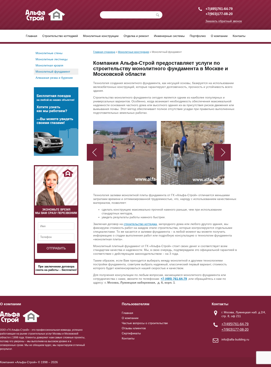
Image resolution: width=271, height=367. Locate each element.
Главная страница (104, 52)
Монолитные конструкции (101, 36)
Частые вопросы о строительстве (145, 323)
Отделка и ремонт (136, 36)
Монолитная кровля (49, 65)
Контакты (239, 36)
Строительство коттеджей (60, 36)
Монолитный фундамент (53, 71)
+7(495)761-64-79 (219, 9)
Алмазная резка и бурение (54, 77)
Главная (31, 36)
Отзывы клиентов (134, 328)
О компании (219, 36)
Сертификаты (131, 333)
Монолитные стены (49, 53)
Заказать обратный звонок (223, 21)
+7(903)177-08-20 (219, 14)
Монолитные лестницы (52, 59)
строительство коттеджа (140, 224)
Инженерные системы (169, 36)
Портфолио (198, 36)
